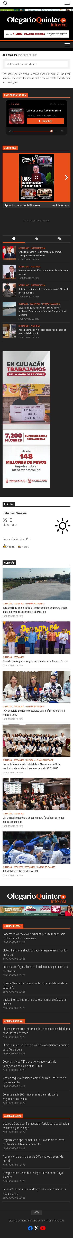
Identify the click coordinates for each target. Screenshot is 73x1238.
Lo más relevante (51, 304)
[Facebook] (30, 1228)
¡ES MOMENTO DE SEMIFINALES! (21, 871)
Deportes (18, 867)
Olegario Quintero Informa (22, 1220)
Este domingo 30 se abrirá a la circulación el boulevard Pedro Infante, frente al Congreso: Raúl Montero (42, 311)
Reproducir (47, 121)
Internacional (38, 248)
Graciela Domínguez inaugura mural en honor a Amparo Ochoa (35, 661)
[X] (36, 1228)
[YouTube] (42, 1228)
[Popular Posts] (36, 239)
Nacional (35, 266)
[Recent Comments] (59, 239)
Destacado (24, 248)
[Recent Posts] (14, 239)
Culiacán (23, 304)
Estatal (30, 760)
